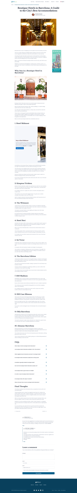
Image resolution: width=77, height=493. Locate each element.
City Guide (47, 1)
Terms (53, 490)
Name (23, 461)
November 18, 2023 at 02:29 (28, 418)
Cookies (59, 490)
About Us (52, 1)
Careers (44, 484)
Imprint (41, 484)
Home (12, 4)
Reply (23, 425)
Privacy (56, 490)
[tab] (31, 346)
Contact (57, 1)
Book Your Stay (20, 148)
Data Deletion (63, 490)
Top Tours (32, 1)
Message (24, 453)
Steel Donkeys (41, 437)
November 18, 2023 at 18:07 (29, 429)
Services (36, 484)
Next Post (44, 411)
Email (23, 465)
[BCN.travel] (14, 1)
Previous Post (18, 411)
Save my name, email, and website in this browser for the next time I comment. (36, 470)
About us (32, 484)
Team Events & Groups (40, 1)
